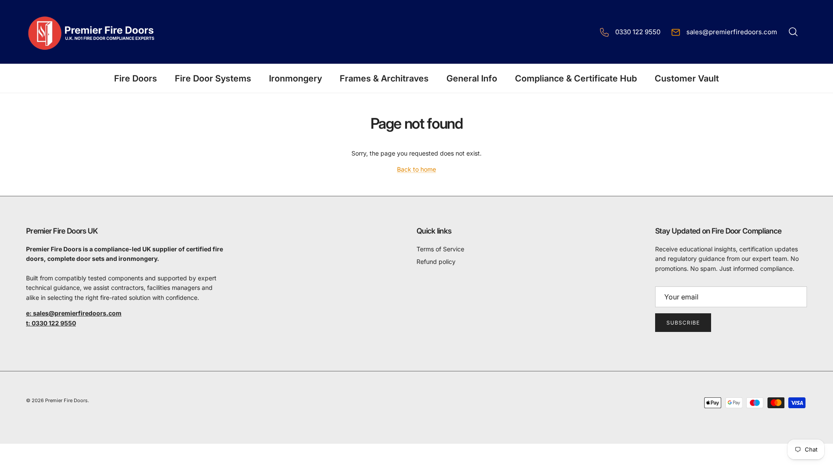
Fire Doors (135, 78)
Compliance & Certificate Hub (576, 78)
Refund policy (436, 261)
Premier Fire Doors (66, 400)
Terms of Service (440, 249)
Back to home (416, 169)
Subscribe (683, 322)
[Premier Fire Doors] (92, 32)
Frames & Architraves (384, 78)
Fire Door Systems (213, 78)
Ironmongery (295, 78)
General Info (471, 78)
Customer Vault (687, 78)
